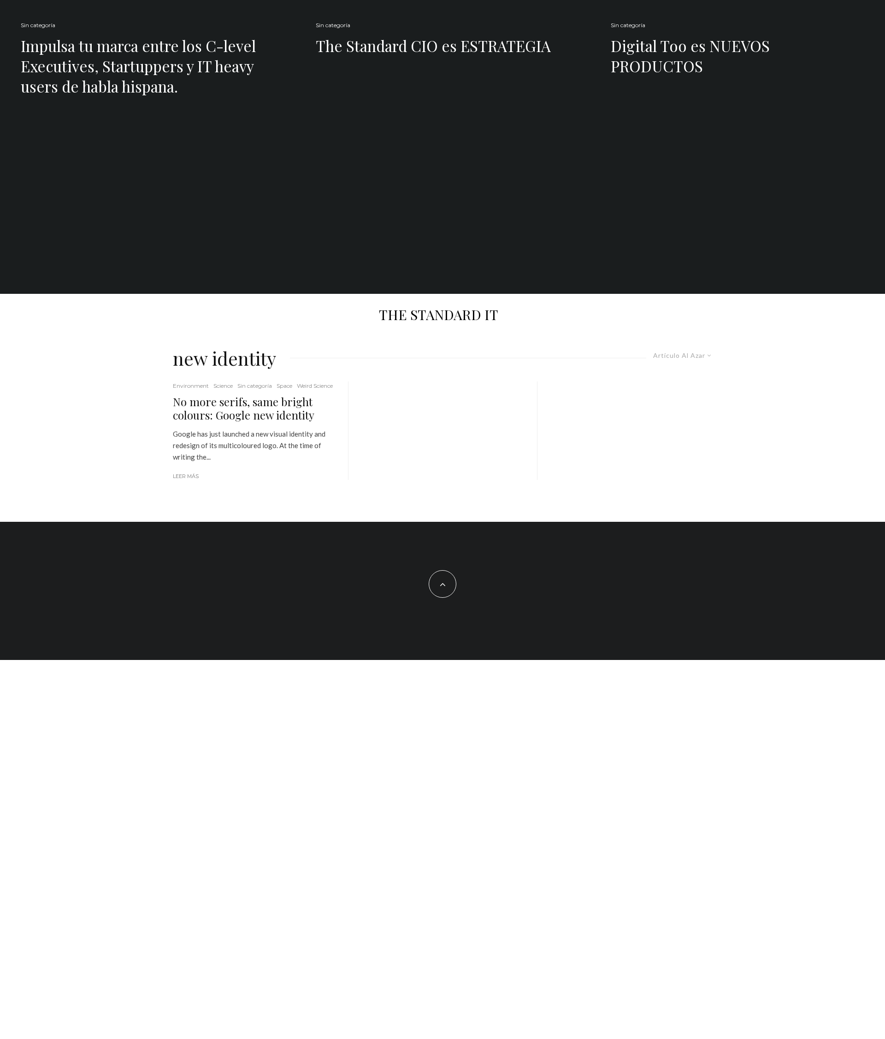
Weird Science (315, 385)
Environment (191, 385)
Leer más (186, 476)
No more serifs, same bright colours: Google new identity (243, 408)
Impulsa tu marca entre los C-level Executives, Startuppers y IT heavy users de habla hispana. (138, 65)
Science (223, 385)
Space (284, 385)
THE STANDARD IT (438, 314)
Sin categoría (38, 25)
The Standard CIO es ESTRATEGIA (433, 45)
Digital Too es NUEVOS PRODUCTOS (690, 55)
